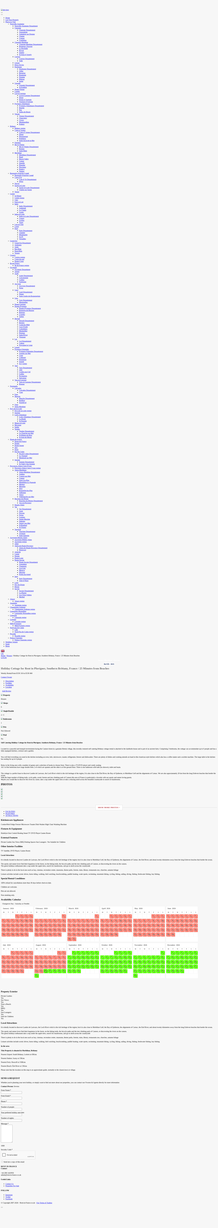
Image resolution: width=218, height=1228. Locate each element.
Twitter (8, 1197)
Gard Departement (25, 292)
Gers (16, 298)
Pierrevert (22, 550)
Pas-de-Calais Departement (28, 454)
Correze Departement (26, 59)
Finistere (18, 143)
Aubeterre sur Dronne (27, 34)
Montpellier (23, 331)
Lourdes (22, 315)
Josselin (22, 163)
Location (8, 687)
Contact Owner (6, 677)
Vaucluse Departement (27, 531)
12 (4, 925)
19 (4, 930)
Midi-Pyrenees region (22, 626)
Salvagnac (22, 378)
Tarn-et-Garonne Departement (30, 382)
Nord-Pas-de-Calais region (24, 632)
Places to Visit (10, 22)
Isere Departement (25, 579)
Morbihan (18, 153)
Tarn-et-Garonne (20, 380)
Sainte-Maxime (24, 519)
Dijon (21, 181)
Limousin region (20, 617)
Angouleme (23, 32)
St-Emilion (23, 87)
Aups (21, 511)
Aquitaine (13, 603)
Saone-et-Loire (20, 186)
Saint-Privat (23, 335)
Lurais (21, 212)
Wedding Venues (11, 642)
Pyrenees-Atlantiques (22, 104)
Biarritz (21, 108)
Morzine (22, 572)
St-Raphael (23, 525)
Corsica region (20, 257)
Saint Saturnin (24, 536)
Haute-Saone (19, 446)
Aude (17, 274)
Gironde (17, 83)
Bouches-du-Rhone (21, 499)
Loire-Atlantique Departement (30, 417)
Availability (9, 685)
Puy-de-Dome (20, 585)
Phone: (4, 1101)
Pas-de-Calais (19, 452)
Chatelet (22, 233)
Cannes (21, 478)
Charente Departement (27, 30)
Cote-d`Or (18, 177)
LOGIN (4, 658)
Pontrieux (22, 139)
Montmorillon (24, 122)
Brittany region (20, 128)
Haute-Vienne (20, 89)
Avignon (22, 534)
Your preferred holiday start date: (12, 1113)
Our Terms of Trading (44, 1203)
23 (22, 930)
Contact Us (9, 1184)
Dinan (21, 134)
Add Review (6, 691)
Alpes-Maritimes (20, 470)
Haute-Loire (19, 558)
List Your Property (12, 20)
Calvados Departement (27, 390)
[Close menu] (2, 14)
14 (13, 925)
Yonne (17, 192)
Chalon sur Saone (25, 190)
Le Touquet (23, 456)
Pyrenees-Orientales (22, 349)
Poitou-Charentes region (23, 640)
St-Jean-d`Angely (25, 55)
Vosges (17, 253)
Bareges (22, 312)
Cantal (17, 554)
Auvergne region (21, 542)
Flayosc (22, 513)
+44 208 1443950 (7, 1173)
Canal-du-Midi (24, 325)
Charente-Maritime (21, 42)
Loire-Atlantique (20, 415)
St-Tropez (22, 527)
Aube (17, 247)
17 (26, 925)
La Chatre (22, 210)
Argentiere (23, 564)
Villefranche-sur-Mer (26, 497)
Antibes (22, 474)
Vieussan (22, 337)
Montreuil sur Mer (25, 458)
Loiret (17, 227)
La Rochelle (23, 48)
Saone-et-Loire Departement (29, 188)
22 (17, 930)
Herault (17, 319)
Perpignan (22, 360)
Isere (16, 577)
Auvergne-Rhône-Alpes (23, 540)
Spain (7, 644)
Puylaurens (23, 376)
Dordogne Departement (27, 69)
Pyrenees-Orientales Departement (31, 351)
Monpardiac (23, 302)
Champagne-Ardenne (17, 607)
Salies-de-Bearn (24, 112)
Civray (21, 120)
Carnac (21, 161)
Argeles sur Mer (25, 353)
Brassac (22, 384)
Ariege (17, 272)
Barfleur (22, 400)
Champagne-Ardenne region (25, 609)
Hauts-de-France (16, 439)
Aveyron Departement (27, 286)
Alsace (12, 599)
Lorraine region (20, 622)
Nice (20, 488)
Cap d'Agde (23, 327)
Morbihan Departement (27, 155)
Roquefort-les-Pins (25, 491)
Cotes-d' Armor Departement (29, 132)
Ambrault (22, 208)
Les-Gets (22, 568)
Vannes (21, 171)
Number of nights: (7, 1118)
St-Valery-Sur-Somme (27, 464)
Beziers (21, 323)
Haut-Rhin (18, 251)
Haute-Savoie (19, 560)
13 (8, 925)
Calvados (18, 388)
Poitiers (21, 124)
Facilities (8, 683)
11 (31, 921)
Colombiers (23, 329)
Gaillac (21, 374)
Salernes (22, 521)
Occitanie (13, 267)
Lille (16, 630)
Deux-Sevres (19, 65)
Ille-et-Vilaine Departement (28, 147)
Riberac (22, 79)
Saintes (21, 53)
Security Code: (6, 1150)
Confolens (22, 40)
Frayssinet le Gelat (25, 345)
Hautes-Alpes (19, 505)
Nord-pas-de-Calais (17, 628)
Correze (17, 57)
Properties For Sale (12, 1186)
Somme (17, 460)
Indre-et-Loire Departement (29, 216)
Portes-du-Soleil (25, 574)
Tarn (16, 366)
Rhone (17, 587)
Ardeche (18, 552)
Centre (12, 194)
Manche (17, 396)
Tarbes (21, 317)
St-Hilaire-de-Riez (25, 435)
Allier (17, 544)
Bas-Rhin (18, 249)
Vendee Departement (26, 431)
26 (4, 934)
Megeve (22, 570)
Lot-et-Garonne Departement (29, 96)
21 (13, 930)
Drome (17, 556)
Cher (16, 200)
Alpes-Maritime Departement (29, 472)
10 (26, 921)
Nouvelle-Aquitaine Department (26, 26)
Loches (21, 220)
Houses (117, 660)
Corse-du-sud (19, 259)
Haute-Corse (19, 261)
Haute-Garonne (20, 304)
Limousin (13, 615)
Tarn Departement (25, 368)
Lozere (17, 347)
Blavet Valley (24, 159)
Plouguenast (23, 136)
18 (31, 925)
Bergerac (22, 73)
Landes (17, 91)
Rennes (21, 149)
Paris (16, 229)
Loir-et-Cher (19, 224)
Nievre (17, 184)
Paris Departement (25, 231)
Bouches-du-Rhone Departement (31, 501)
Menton (22, 484)
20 (8, 930)
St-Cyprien (23, 364)
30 (22, 934)
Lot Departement (25, 341)
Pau (20, 110)
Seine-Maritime (20, 407)
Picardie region (20, 636)
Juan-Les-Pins (24, 480)
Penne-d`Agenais (25, 100)
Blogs (7, 646)
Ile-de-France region (22, 265)
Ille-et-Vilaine (19, 145)
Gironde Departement (27, 85)
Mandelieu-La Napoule (27, 482)
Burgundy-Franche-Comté (19, 173)
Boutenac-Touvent (25, 46)
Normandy (14, 386)
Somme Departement (26, 462)
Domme (22, 77)
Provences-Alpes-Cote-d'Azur (21, 466)
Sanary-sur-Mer (24, 523)
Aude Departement (26, 276)
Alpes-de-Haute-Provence (24, 546)
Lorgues (22, 517)
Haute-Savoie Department (28, 562)
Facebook (8, 1199)
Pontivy (22, 169)
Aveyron (18, 284)
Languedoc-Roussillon (18, 611)
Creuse (17, 63)
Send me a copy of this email (13, 1162)
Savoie (17, 589)
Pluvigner (22, 167)
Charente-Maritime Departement (30, 44)
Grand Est (13, 241)
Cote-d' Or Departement (27, 179)
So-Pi (21, 237)
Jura (16, 448)
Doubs (17, 443)
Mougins (22, 486)
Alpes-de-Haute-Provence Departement (33, 548)
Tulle (21, 61)
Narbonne (22, 282)
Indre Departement (25, 206)
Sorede (21, 362)
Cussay (21, 218)
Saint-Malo (23, 151)
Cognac (22, 38)
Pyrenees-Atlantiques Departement (31, 106)
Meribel (22, 597)
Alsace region (19, 601)
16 (22, 925)
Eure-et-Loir (19, 202)
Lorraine (13, 619)
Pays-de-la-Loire (16, 409)
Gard (16, 290)
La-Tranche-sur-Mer (26, 433)
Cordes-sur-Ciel (24, 372)
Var (16, 507)
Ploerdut (22, 165)
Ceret (21, 355)
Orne (16, 405)
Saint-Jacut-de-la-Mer (27, 141)
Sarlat (21, 81)
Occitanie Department (22, 270)
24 (26, 930)
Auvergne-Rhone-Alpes (18, 538)
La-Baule (22, 419)
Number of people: (7, 1107)
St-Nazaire (23, 421)
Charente (18, 28)
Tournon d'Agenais (26, 102)
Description (9, 681)
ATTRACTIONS (11, 816)
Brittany (13, 126)
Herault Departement (26, 321)
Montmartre (23, 235)
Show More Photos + (109, 807)
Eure (16, 394)
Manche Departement (27, 398)
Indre (16, 204)
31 (26, 934)
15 (17, 925)
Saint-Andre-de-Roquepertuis (29, 296)
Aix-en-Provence (25, 503)
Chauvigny (23, 118)
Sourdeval (22, 403)
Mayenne (18, 425)
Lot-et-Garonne (20, 93)
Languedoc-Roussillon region (25, 613)
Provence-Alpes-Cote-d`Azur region (28, 468)
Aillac (21, 71)
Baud (21, 157)
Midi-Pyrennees (15, 624)
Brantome (22, 75)
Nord (16, 450)
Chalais (21, 36)
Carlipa (21, 280)
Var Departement (25, 509)
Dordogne (18, 67)
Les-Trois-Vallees (25, 595)
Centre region (19, 198)
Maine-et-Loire (20, 423)
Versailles (22, 239)
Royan (21, 51)
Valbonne (22, 493)
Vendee (17, 429)
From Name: (6, 1090)
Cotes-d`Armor (20, 130)
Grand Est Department (23, 243)
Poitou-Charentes (16, 638)
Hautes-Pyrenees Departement (30, 308)
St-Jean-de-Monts (25, 437)
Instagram (8, 1195)
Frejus (21, 515)
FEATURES (10, 813)
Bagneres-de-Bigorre (26, 310)
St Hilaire (18, 196)
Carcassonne (23, 278)
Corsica (12, 255)
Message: (5, 1124)
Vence (21, 495)
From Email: (6, 1096)
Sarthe (17, 427)
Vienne (17, 114)
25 (31, 930)
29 (17, 934)
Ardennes (18, 245)
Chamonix (23, 566)
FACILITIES (10, 811)
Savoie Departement (26, 591)
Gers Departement (25, 300)
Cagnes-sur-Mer (25, 476)
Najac (21, 288)
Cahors (21, 343)
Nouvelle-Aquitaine (17, 24)
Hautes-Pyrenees (21, 306)
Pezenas (22, 333)
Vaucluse (18, 529)
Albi (20, 370)
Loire (16, 583)
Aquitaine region (21, 605)
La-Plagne (22, 593)
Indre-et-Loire (20, 214)
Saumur (17, 413)
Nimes (21, 294)
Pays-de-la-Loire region (23, 411)
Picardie (13, 634)
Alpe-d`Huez (23, 581)
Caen (21, 392)
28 (13, 934)
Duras (21, 98)
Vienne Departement (26, 116)
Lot (16, 339)
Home (7, 18)
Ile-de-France (15, 263)
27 (8, 934)
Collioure (22, 358)
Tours (21, 222)
